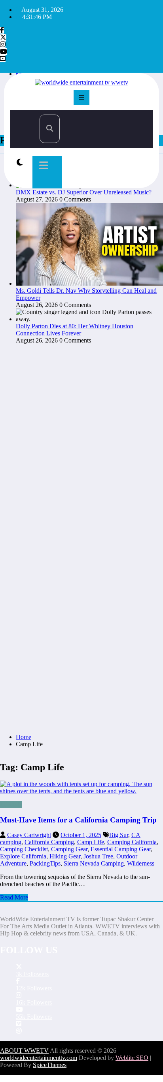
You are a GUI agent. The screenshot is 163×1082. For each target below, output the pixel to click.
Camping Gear (69, 849)
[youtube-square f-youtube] (3, 58)
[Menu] (81, 97)
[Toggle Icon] (47, 172)
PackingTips (45, 863)
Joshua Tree (98, 856)
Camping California (132, 842)
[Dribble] (19, 1030)
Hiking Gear (64, 856)
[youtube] (3, 51)
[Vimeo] (18, 1023)
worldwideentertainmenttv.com (38, 1057)
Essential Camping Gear (121, 849)
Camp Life (90, 842)
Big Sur (118, 835)
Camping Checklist (24, 849)
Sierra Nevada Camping (94, 863)
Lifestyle (11, 804)
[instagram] (3, 44)
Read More (14, 897)
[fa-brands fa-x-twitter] (3, 37)
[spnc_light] (20, 162)
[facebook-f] (2, 30)
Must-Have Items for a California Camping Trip (78, 820)
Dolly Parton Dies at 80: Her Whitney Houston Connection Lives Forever (74, 330)
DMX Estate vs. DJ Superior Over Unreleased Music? (84, 192)
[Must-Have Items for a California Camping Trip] (81, 788)
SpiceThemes (49, 1064)
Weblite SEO (132, 1057)
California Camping (49, 842)
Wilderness (140, 863)
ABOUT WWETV (24, 1050)
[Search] (50, 129)
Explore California (23, 856)
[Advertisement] (81, 642)
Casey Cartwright (29, 835)
